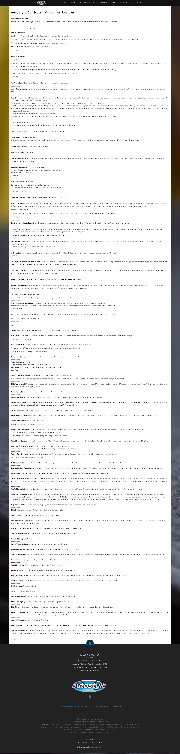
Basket (132, 2)
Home (66, 2)
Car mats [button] (73, 2)
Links (111, 706)
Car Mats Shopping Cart (101, 706)
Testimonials (105, 2)
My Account (123, 2)
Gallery (95, 2)
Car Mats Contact (86, 706)
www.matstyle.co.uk (96, 747)
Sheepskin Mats (85, 2)
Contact (114, 2)
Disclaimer (117, 706)
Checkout (140, 2)
